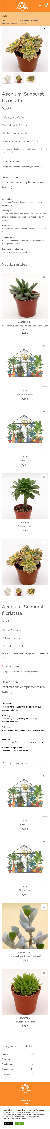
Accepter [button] (20, 1123)
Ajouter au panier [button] (44, 277)
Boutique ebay (25, 1100)
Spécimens (25, 167)
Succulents (36, 671)
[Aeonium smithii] (25, 496)
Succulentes (36, 167)
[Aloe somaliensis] (25, 364)
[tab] (25, 177)
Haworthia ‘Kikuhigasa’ (25, 1021)
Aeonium (16, 167)
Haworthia (25, 1018)
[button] (45, 29)
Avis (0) (7, 187)
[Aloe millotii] (25, 430)
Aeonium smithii (25, 526)
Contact (25, 1103)
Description (10, 177)
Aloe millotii (25, 460)
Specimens (25, 671)
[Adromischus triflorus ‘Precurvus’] (25, 926)
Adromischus (25, 322)
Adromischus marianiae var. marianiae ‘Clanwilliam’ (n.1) (25, 327)
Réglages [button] (8, 1123)
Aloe (25, 391)
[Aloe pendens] (25, 860)
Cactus (5, 1054)
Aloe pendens (25, 890)
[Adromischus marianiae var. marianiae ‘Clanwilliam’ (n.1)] (25, 296)
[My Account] (40, 6)
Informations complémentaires (23, 182)
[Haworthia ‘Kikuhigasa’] (25, 992)
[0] (45, 6)
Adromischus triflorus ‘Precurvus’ (25, 956)
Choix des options (44, 907)
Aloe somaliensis (25, 394)
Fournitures (7, 1059)
